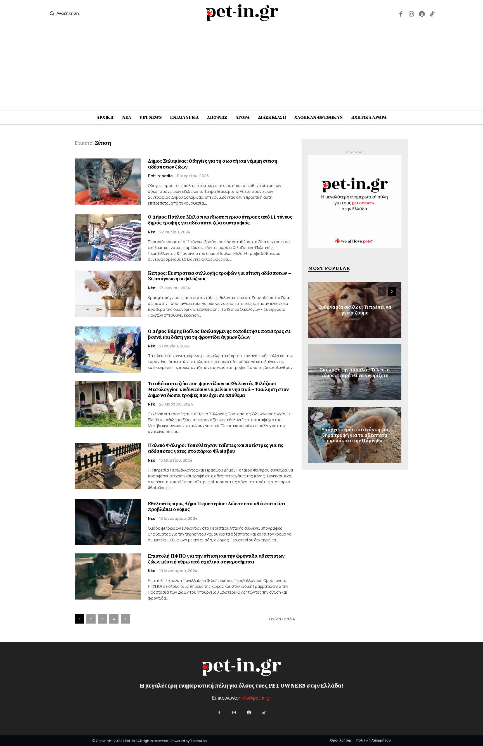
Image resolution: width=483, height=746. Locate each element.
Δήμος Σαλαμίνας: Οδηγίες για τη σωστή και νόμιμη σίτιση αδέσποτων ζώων (212, 164)
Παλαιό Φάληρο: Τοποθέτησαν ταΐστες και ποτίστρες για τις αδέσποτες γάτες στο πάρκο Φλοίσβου (215, 448)
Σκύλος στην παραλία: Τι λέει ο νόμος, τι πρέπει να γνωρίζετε (355, 372)
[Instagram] (411, 13)
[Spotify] (421, 13)
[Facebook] (401, 13)
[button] (63, 13)
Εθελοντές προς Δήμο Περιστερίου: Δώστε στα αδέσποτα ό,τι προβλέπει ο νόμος (216, 507)
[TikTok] (432, 13)
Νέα (151, 232)
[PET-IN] (242, 12)
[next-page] (125, 619)
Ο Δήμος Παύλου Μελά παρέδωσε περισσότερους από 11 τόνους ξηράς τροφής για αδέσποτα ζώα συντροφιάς (220, 220)
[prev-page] (382, 291)
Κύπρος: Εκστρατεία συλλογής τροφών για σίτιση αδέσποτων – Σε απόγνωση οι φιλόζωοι (219, 276)
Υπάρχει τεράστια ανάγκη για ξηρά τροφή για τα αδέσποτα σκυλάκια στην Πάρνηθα (355, 435)
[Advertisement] (241, 68)
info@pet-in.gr (255, 698)
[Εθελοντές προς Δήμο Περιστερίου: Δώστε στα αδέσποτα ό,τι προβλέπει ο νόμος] (108, 522)
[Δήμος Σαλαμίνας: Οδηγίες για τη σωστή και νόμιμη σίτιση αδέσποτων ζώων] (108, 181)
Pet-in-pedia (160, 176)
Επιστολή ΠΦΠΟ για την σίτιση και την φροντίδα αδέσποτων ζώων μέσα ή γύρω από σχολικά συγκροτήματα (216, 559)
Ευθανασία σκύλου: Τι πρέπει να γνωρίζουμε (354, 310)
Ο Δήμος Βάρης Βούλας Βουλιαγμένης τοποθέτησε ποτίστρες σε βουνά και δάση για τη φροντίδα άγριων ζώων (219, 334)
